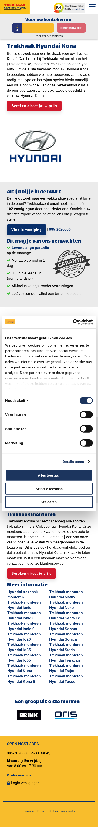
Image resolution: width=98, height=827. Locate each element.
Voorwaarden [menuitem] (68, 811)
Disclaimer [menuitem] (28, 811)
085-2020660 (60, 229)
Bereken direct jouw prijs (34, 106)
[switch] (86, 414)
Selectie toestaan (49, 488)
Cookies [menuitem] (53, 811)
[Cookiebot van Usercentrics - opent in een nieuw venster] (73, 322)
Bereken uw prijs (71, 27)
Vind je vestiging (26, 230)
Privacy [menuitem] (41, 811)
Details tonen (73, 461)
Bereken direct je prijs (31, 573)
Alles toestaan (49, 475)
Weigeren (49, 502)
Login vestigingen (25, 783)
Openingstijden (23, 744)
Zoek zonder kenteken (49, 36)
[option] (28, 715)
